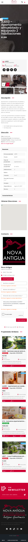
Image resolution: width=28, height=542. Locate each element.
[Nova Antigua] (14, 251)
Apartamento (17, 162)
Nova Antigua (6, 267)
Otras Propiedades (7, 279)
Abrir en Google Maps (6, 143)
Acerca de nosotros (13, 540)
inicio (3, 540)
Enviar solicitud (21, 320)
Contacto (23, 540)
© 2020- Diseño (14, 535)
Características (7, 195)
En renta (16, 166)
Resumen (5, 149)
